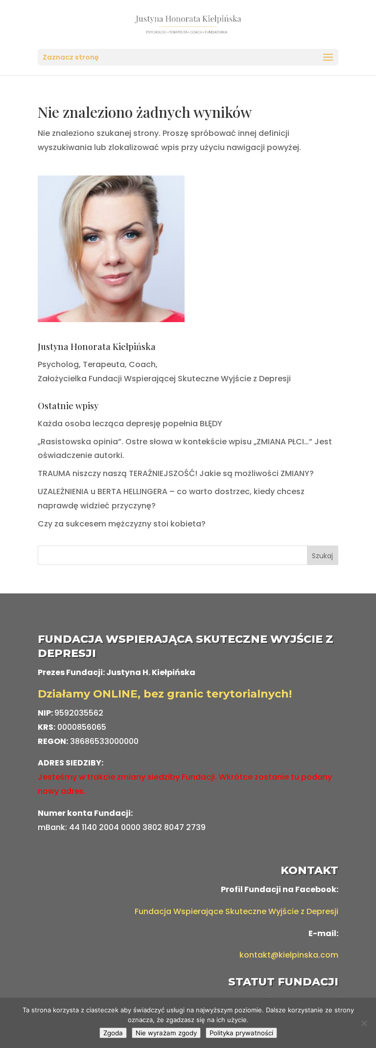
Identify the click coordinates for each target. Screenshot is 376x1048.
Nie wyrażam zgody (166, 1033)
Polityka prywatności (241, 1033)
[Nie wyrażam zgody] (364, 1023)
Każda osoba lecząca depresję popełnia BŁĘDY (130, 423)
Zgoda (113, 1033)
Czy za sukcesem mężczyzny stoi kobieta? (122, 523)
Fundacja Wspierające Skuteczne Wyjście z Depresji (236, 911)
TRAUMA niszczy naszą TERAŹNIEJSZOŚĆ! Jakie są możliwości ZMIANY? (176, 473)
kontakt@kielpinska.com (288, 955)
